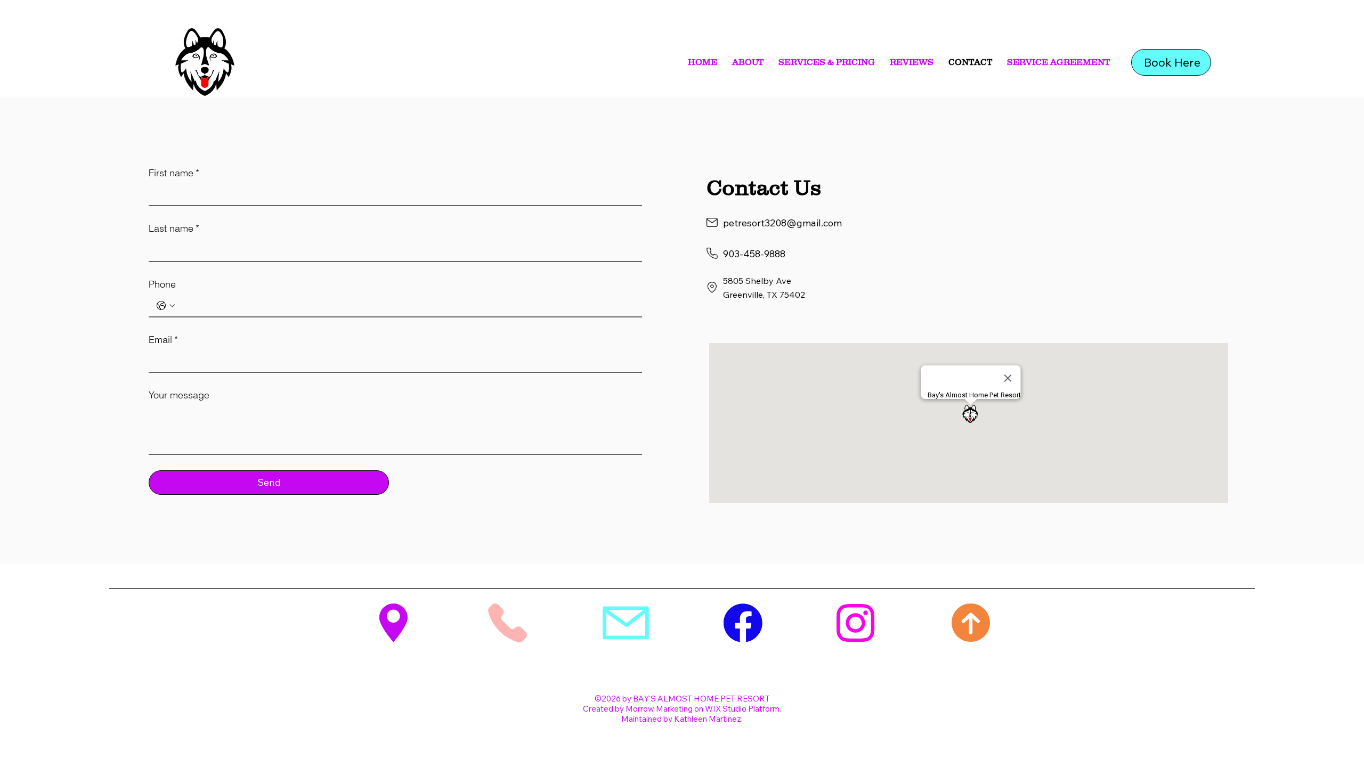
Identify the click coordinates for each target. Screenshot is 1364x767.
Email (163, 339)
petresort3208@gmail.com (782, 223)
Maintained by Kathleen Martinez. (682, 719)
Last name (174, 228)
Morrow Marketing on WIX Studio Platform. (703, 709)
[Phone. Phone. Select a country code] (165, 305)
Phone (162, 284)
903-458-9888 (754, 254)
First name (174, 173)
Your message (179, 395)
